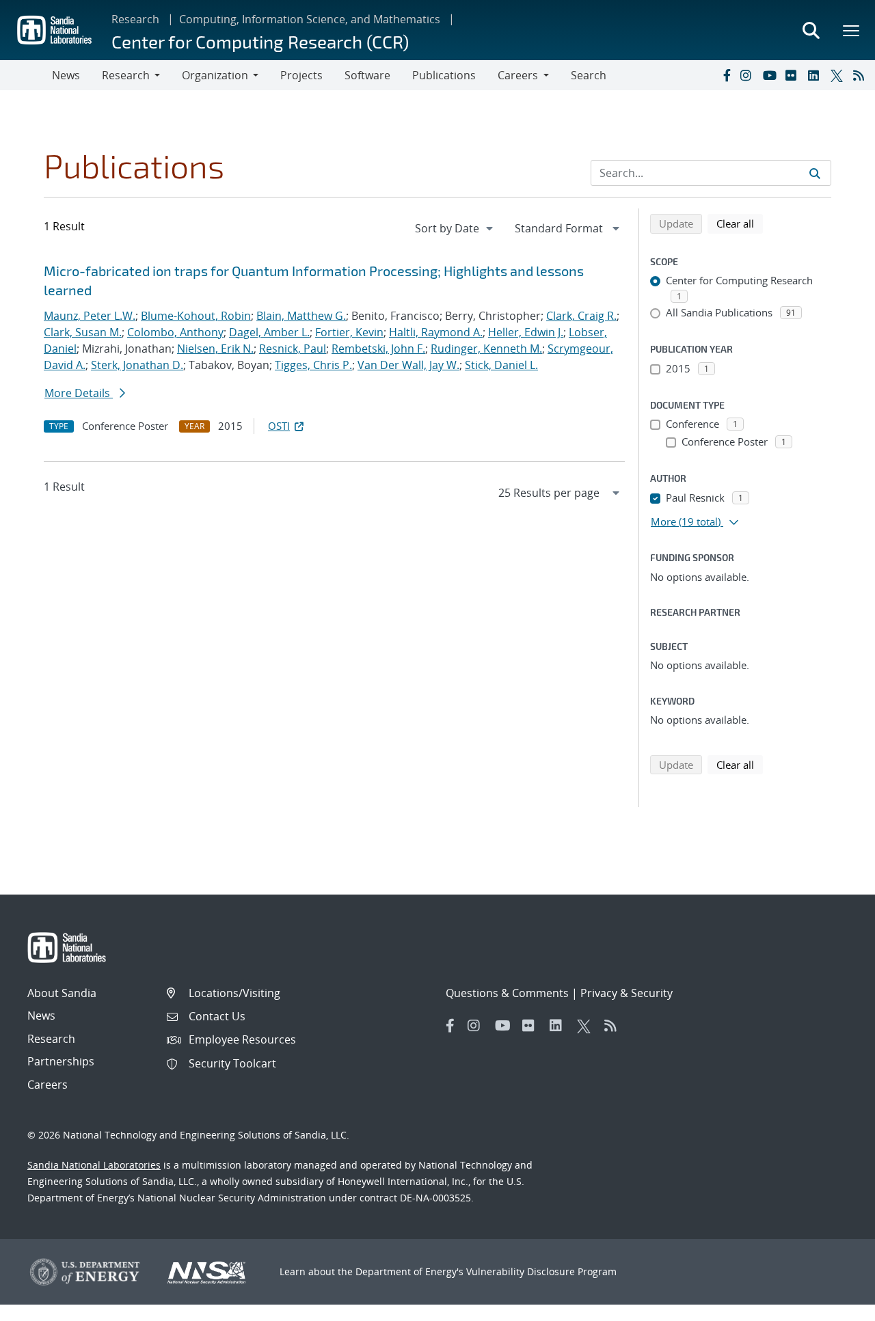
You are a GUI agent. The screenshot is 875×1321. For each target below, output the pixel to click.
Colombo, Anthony (175, 332)
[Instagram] (748, 75)
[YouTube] (771, 75)
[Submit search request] (814, 173)
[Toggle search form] (811, 30)
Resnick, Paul (292, 348)
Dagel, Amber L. (269, 332)
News (66, 75)
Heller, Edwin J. (525, 332)
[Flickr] (793, 75)
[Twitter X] (839, 75)
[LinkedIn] (816, 75)
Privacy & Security (626, 992)
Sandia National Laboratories (94, 1164)
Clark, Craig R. (581, 315)
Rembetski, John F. (378, 348)
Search (588, 75)
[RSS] (861, 75)
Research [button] (126, 75)
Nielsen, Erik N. (215, 348)
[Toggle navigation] (26, 75)
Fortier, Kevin (349, 332)
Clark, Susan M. (83, 332)
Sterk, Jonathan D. (137, 364)
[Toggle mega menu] (852, 30)
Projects (301, 75)
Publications (444, 75)
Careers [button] (518, 75)
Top (834, 1305)
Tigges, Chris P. (313, 364)
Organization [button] (215, 75)
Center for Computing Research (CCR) (260, 41)
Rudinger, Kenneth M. (486, 348)
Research (135, 19)
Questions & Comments (507, 992)
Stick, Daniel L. (501, 364)
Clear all (739, 223)
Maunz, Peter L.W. (89, 315)
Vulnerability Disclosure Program (541, 1271)
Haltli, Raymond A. (436, 332)
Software (367, 75)
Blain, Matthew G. (301, 315)
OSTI (279, 426)
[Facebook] (726, 75)
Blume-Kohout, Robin (196, 315)
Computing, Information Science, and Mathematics (309, 19)
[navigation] (455, 228)
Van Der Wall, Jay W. (408, 364)
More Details (78, 392)
